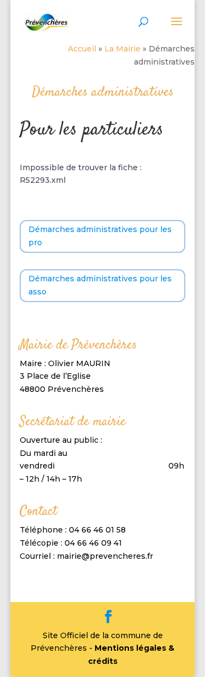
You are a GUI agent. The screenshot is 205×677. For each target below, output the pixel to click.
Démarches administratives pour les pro (100, 235)
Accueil (82, 49)
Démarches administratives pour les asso (100, 285)
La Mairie (122, 49)
